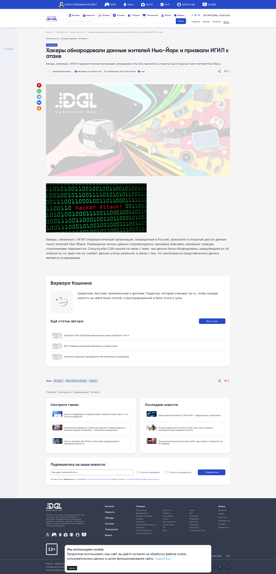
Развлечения (223, 527)
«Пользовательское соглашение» (99, 479)
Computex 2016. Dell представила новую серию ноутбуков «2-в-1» (97, 335)
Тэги (228, 556)
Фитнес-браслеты (143, 530)
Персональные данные (76, 381)
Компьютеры (168, 516)
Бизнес (221, 514)
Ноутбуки (139, 519)
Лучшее (121, 15)
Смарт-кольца (169, 525)
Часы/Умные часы (197, 530)
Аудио (191, 510)
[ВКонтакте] (39, 102)
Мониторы (193, 516)
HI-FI (167, 4)
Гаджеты (166, 513)
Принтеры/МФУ (169, 522)
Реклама (206, 22)
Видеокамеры (142, 513)
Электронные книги (144, 533)
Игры (113, 4)
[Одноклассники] (39, 108)
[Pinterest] (39, 85)
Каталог (76, 15)
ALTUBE (212, 4)
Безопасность (53, 38)
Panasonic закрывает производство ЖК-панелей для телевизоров (96, 356)
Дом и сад (222, 517)
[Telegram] (195, 15)
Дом (191, 513)
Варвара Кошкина (62, 71)
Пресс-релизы (226, 22)
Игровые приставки (144, 516)
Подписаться (211, 472)
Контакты (217, 22)
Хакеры (93, 381)
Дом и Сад (188, 4)
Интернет (83, 38)
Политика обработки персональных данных (61, 570)
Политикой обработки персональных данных (143, 479)
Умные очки (194, 527)
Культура (222, 524)
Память (166, 519)
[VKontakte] (199, 15)
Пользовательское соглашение (57, 567)
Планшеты (140, 522)
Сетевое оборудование (146, 525)
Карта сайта (217, 556)
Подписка (196, 22)
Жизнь (168, 15)
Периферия (194, 519)
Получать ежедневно (150, 472)
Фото (149, 4)
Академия (222, 510)
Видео (181, 15)
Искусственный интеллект (81, 4)
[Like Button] (225, 71)
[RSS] (192, 15)
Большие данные (69, 38)
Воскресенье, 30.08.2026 (216, 15)
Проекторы (193, 522)
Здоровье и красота (223, 520)
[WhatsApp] (39, 91)
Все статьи (212, 321)
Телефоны (140, 527)
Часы (130, 4)
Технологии (152, 15)
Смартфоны (194, 525)
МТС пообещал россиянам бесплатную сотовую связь (91, 346)
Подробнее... (164, 558)
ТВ (164, 527)
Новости (90, 15)
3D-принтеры (141, 510)
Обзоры (106, 15)
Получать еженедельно (180, 472)
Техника (136, 15)
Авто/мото (167, 510)
